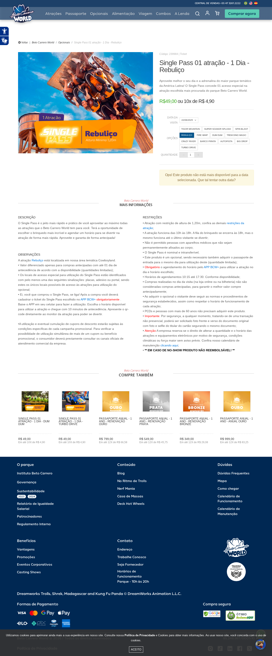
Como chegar (228, 489)
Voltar (24, 42)
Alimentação (123, 14)
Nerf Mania (126, 489)
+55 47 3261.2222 (230, 3)
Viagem (145, 14)
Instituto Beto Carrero (34, 473)
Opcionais (64, 42)
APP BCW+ (88, 299)
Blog (121, 473)
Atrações (53, 14)
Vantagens (26, 550)
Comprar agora (242, 13)
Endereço (124, 550)
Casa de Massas (130, 496)
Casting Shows (29, 572)
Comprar (35, 448)
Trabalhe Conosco (131, 557)
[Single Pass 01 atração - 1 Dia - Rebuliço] (85, 102)
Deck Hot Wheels (130, 504)
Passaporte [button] (75, 14)
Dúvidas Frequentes (233, 473)
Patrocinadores (29, 517)
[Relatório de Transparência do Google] (212, 615)
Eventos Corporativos (34, 565)
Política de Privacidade (140, 635)
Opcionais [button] (99, 14)
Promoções (26, 557)
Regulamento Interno (34, 524)
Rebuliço (37, 260)
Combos (163, 14)
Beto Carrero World (43, 42)
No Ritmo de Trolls (132, 481)
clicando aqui (169, 345)
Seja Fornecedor (130, 565)
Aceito (136, 649)
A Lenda (182, 14)
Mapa (222, 481)
